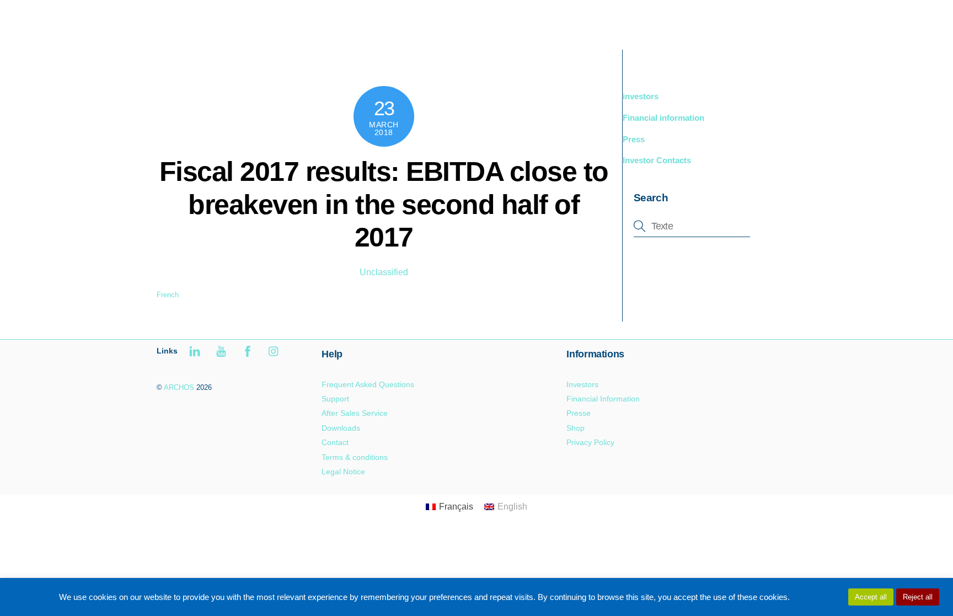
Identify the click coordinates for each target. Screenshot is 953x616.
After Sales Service (355, 413)
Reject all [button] (918, 597)
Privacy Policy (590, 442)
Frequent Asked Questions (368, 384)
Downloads (341, 428)
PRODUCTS (600, 21)
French (168, 295)
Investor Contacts (657, 160)
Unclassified (384, 272)
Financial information (663, 117)
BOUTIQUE (667, 21)
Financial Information (603, 398)
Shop (575, 428)
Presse (578, 413)
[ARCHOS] (235, 31)
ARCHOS (179, 387)
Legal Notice (343, 471)
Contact (335, 442)
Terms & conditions (355, 457)
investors (640, 96)
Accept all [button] (871, 597)
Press (634, 139)
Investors (582, 384)
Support (724, 21)
